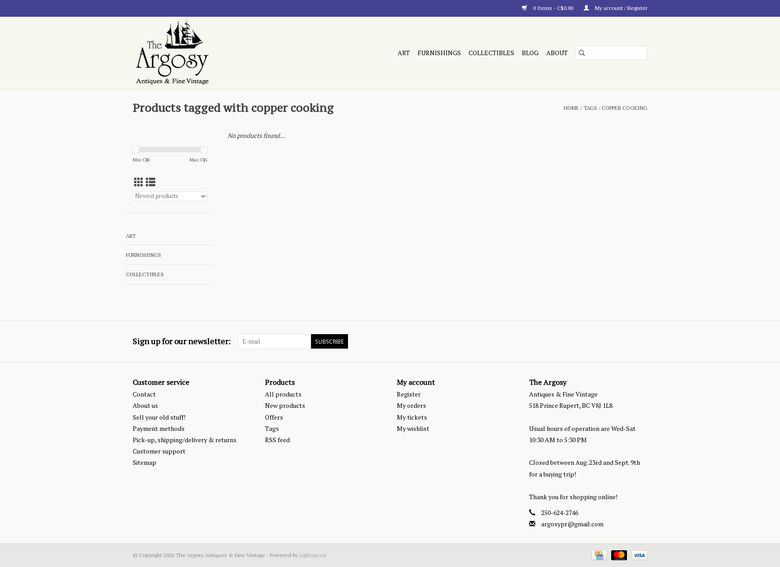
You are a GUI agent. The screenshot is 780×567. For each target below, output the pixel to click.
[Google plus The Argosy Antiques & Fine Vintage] (624, 341)
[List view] (150, 182)
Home (571, 107)
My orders (411, 405)
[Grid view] (139, 182)
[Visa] (637, 554)
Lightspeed (312, 555)
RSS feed (277, 439)
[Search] (582, 53)
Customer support (159, 451)
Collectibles (491, 52)
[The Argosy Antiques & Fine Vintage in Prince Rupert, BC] (211, 53)
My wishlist (413, 428)
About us (145, 405)
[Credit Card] (598, 554)
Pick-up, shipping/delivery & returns (185, 439)
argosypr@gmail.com (572, 524)
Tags (590, 107)
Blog (530, 52)
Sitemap (144, 462)
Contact (144, 394)
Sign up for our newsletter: (182, 341)
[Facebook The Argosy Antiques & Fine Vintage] (608, 341)
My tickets (412, 417)
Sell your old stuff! (159, 417)
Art (404, 52)
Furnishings (439, 52)
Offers (274, 417)
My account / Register (620, 8)
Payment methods (159, 428)
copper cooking (624, 107)
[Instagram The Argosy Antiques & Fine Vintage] (640, 341)
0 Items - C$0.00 (553, 8)
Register (409, 394)
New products (285, 405)
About (557, 52)
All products (283, 394)
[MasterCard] (618, 554)
